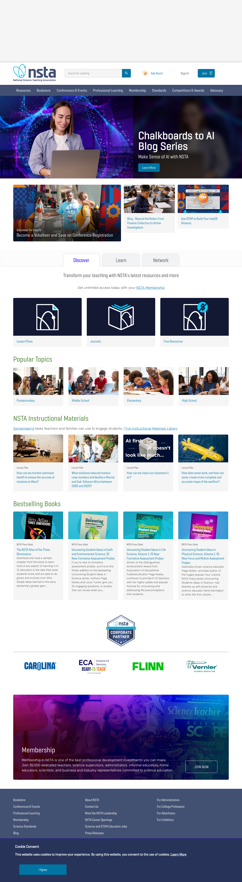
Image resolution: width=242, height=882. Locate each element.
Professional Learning (108, 90)
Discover (81, 260)
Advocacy (216, 90)
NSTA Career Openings (98, 820)
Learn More (149, 167)
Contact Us (91, 806)
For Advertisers (166, 813)
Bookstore (44, 90)
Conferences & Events (72, 90)
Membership (137, 90)
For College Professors (170, 806)
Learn (121, 260)
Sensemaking (23, 428)
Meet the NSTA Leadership (101, 813)
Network (160, 260)
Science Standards (24, 826)
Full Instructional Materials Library (151, 428)
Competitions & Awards (188, 90)
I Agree (43, 869)
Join (204, 73)
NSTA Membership (150, 288)
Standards (159, 90)
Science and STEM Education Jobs (106, 826)
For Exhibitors (165, 820)
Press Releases (94, 833)
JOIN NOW (201, 766)
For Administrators (168, 800)
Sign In (185, 73)
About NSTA (92, 800)
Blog (16, 833)
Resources (23, 90)
